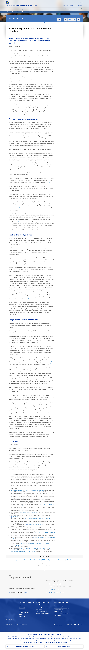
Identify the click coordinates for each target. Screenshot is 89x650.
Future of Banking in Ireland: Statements (37, 524)
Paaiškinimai (22, 610)
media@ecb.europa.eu (57, 592)
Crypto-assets (52, 560)
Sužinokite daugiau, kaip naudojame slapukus (56, 642)
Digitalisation (70, 560)
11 (46, 308)
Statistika (40, 9)
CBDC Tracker (16, 516)
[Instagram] (71, 624)
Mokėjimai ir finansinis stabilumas (27, 9)
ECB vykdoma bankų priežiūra (73, 9)
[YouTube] (75, 624)
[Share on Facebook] (70, 19)
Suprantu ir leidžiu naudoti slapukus (25, 646)
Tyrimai (50, 9)
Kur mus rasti (22, 616)
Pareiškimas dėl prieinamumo (61, 613)
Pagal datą (28, 11)
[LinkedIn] (68, 624)
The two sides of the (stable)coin (26, 512)
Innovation (61, 560)
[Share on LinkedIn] (74, 19)
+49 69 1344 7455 (55, 589)
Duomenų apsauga (59, 605)
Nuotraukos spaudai (24, 612)
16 (20, 428)
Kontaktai (21, 614)
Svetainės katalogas (10, 619)
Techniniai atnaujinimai (42, 611)
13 (50, 363)
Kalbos (22, 11)
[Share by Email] (78, 19)
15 (21, 391)
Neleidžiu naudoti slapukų (64, 646)
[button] (79, 3)
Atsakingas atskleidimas (42, 613)
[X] (64, 624)
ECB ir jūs (72, 5)
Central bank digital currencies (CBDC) (34, 560)
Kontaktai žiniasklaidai (17, 592)
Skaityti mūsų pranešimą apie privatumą (33, 642)
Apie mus (65, 5)
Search (77, 3)
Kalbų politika (57, 615)
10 (28, 298)
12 (51, 361)
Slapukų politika (58, 611)
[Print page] (59, 19)
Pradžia (7, 11)
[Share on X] (66, 19)
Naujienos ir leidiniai (59, 9)
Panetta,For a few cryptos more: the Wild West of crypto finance (25, 490)
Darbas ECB (79, 5)
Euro (45, 9)
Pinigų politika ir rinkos (12, 9)
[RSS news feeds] (81, 624)
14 (36, 377)
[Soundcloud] (78, 624)
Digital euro (18, 560)
